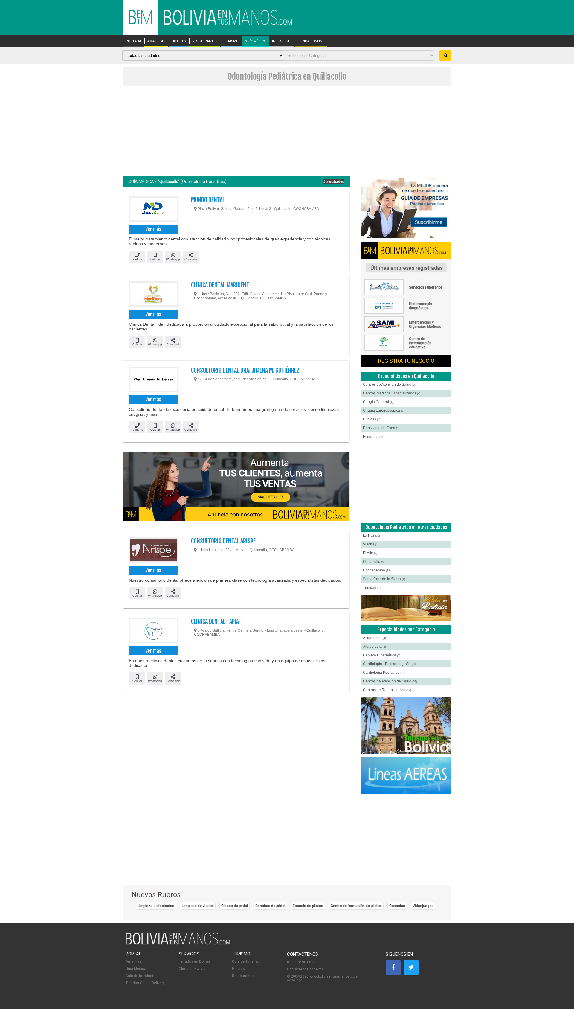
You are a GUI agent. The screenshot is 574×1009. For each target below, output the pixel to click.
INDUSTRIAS (281, 41)
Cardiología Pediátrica (383, 672)
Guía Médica (136, 969)
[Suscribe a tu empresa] (236, 487)
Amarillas (133, 961)
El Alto (370, 553)
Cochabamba (377, 570)
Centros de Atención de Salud (389, 384)
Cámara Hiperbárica (381, 655)
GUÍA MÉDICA (255, 41)
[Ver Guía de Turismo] (406, 725)
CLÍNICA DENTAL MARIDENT (220, 285)
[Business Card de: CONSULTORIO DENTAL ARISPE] (153, 550)
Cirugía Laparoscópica (383, 411)
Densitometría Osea (381, 428)
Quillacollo (373, 562)
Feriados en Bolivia (194, 961)
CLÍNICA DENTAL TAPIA (215, 621)
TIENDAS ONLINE (311, 41)
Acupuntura (374, 638)
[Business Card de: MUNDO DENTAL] (153, 209)
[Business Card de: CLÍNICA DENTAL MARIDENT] (153, 294)
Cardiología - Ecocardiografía (389, 664)
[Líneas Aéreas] (406, 776)
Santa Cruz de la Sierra (384, 579)
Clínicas (371, 419)
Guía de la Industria (142, 976)
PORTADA (133, 41)
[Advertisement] (287, 131)
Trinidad (372, 588)
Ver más (153, 229)
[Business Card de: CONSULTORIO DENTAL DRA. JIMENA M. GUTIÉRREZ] (153, 380)
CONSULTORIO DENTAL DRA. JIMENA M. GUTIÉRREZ (245, 370)
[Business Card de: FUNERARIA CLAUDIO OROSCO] (406, 294)
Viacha (370, 544)
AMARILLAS (156, 41)
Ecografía (373, 437)
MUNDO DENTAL (208, 200)
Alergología (374, 646)
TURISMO (231, 41)
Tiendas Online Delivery (145, 983)
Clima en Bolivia (192, 969)
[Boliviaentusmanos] (140, 23)
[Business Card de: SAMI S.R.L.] (406, 331)
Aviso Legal (295, 980)
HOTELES (179, 41)
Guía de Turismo (245, 961)
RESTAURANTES (204, 41)
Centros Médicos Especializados (391, 393)
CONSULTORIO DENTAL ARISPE (223, 541)
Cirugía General (378, 402)
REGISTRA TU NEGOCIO (406, 361)
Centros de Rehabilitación (387, 690)
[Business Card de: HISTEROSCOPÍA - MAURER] (406, 312)
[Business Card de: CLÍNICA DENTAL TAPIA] (153, 631)
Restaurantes (243, 976)
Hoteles (238, 969)
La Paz (371, 536)
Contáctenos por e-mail (306, 969)
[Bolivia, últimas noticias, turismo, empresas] (178, 943)
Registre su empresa (304, 962)
